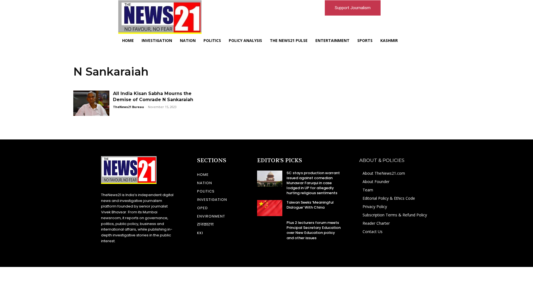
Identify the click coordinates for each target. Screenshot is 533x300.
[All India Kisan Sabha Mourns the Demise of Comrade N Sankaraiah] (91, 103)
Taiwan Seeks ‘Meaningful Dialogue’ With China (310, 205)
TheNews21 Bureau (128, 107)
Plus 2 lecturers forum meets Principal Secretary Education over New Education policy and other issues (313, 230)
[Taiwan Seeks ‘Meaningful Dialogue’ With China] (269, 208)
